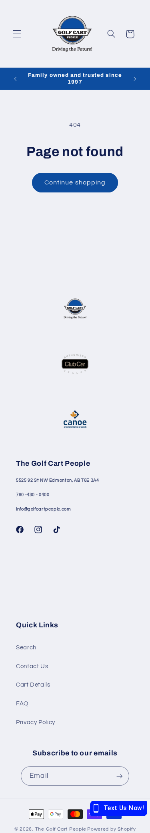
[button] (17, 34)
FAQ (22, 704)
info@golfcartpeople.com (43, 509)
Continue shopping (75, 182)
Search (26, 648)
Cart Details (33, 685)
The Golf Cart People (60, 829)
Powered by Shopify (111, 829)
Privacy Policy (35, 722)
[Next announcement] (135, 79)
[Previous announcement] (15, 79)
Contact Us (32, 666)
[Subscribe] (119, 776)
